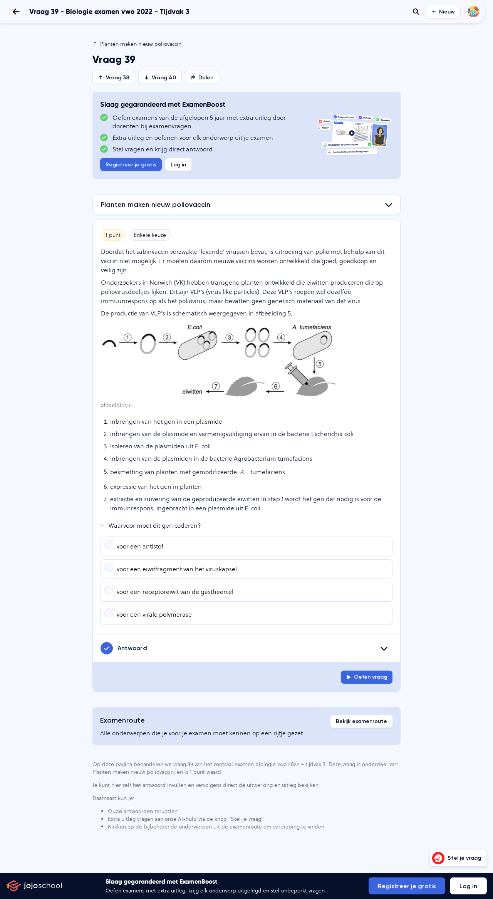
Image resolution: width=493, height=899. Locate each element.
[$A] (242, 472)
